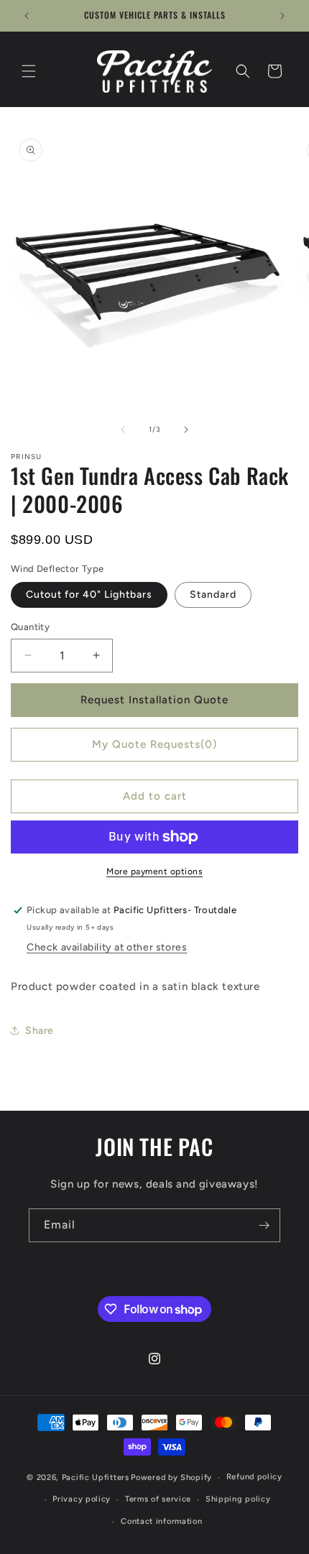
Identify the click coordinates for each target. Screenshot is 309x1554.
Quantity (30, 626)
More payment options (154, 871)
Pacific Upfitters (95, 1477)
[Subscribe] (264, 1225)
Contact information (161, 1521)
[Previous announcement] (26, 16)
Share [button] (39, 1031)
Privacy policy (81, 1499)
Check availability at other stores (107, 947)
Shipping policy (238, 1499)
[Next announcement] (282, 16)
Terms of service (158, 1499)
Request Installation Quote (154, 699)
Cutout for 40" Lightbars (89, 594)
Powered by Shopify (171, 1477)
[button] (29, 71)
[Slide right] (186, 429)
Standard (213, 594)
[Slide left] (123, 429)
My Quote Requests (154, 744)
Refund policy (254, 1476)
